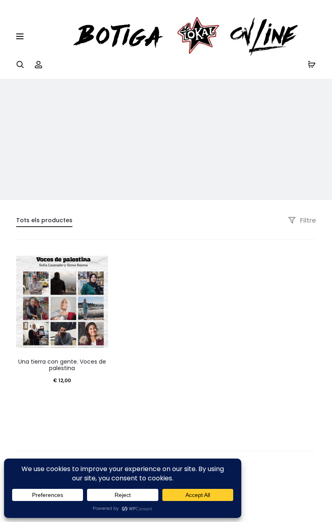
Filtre (307, 220)
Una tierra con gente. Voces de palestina (62, 365)
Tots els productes (44, 220)
